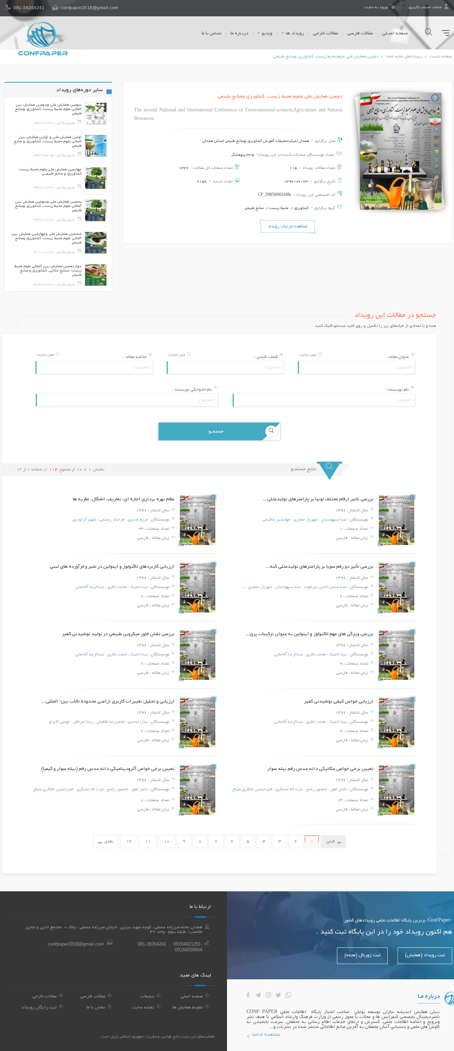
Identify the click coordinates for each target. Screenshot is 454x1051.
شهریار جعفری (305, 520)
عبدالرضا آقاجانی (89, 587)
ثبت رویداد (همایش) (425, 955)
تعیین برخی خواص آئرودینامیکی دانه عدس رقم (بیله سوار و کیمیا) (108, 769)
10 (167, 841)
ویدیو (266, 33)
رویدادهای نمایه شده (404, 56)
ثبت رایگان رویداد (39, 1007)
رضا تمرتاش (82, 722)
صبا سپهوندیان (333, 520)
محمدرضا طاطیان (109, 722)
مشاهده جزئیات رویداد (287, 226)
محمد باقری (116, 587)
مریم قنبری (137, 520)
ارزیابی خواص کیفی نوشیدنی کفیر (338, 701)
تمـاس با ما (211, 33)
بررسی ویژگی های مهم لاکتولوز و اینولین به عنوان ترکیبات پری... (309, 634)
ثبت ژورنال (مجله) (362, 955)
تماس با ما (96, 1007)
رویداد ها (294, 33)
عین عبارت (308, 355)
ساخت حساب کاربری (425, 7)
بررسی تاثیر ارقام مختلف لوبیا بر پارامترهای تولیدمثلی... (318, 499)
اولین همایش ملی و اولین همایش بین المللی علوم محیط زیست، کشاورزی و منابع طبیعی (48, 141)
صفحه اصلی (192, 996)
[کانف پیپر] (43, 38)
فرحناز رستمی (111, 520)
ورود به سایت (376, 7)
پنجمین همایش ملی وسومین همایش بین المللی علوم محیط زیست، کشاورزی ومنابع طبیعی (48, 206)
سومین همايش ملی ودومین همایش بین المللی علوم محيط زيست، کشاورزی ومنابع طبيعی (48, 109)
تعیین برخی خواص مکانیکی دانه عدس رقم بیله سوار (320, 769)
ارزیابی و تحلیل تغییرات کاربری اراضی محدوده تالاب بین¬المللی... (108, 701)
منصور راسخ (316, 789)
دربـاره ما (239, 33)
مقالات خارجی (325, 33)
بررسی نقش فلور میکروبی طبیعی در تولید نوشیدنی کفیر (118, 634)
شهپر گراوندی (84, 520)
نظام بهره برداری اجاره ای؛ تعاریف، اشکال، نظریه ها (124, 499)
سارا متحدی (137, 722)
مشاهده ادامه (266, 1035)
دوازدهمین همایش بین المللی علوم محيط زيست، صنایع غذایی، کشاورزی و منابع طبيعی (48, 270)
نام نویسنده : (398, 389)
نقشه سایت (143, 1007)
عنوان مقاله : (398, 357)
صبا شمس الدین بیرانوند (325, 587)
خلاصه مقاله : (135, 357)
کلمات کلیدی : (266, 357)
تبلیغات (147, 996)
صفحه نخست (440, 56)
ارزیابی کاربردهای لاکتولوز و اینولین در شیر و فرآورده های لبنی (112, 566)
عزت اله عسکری (289, 789)
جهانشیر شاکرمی (276, 520)
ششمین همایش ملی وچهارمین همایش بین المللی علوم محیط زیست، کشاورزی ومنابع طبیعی (46, 238)
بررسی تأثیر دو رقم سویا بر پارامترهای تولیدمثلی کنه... (319, 566)
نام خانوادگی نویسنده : (192, 389)
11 (148, 841)
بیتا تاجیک (138, 587)
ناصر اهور (338, 789)
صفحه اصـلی (395, 33)
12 (129, 841)
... (243, 587)
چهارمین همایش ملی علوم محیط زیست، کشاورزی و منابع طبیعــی (50, 171)
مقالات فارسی (360, 33)
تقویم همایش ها (187, 1007)
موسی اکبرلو (59, 722)
